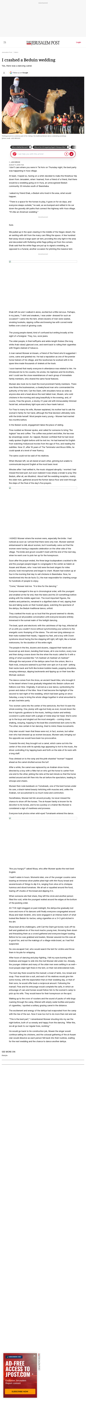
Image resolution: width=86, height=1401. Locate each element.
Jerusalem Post (7, 52)
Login (78, 42)
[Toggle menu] (5, 42)
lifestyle (5, 1055)
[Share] (4, 73)
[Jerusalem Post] (43, 43)
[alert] (20, 1375)
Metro (16, 52)
